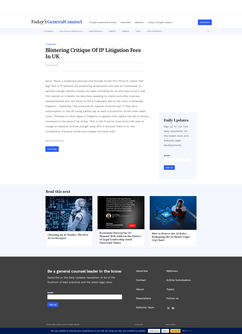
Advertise (142, 270)
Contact (141, 280)
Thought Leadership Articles (102, 22)
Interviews (126, 22)
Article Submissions (178, 280)
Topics (138, 31)
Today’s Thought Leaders (160, 22)
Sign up (169, 167)
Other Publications (154, 31)
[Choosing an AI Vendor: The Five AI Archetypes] (69, 213)
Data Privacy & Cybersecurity (71, 31)
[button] (208, 31)
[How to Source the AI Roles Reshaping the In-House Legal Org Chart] (173, 212)
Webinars (139, 22)
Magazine (125, 31)
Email (167, 155)
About (140, 289)
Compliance (48, 31)
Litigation (112, 31)
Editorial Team (145, 307)
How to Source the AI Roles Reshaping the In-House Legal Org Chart (171, 237)
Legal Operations (95, 31)
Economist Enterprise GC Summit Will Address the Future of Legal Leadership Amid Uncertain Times (120, 237)
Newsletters (143, 298)
